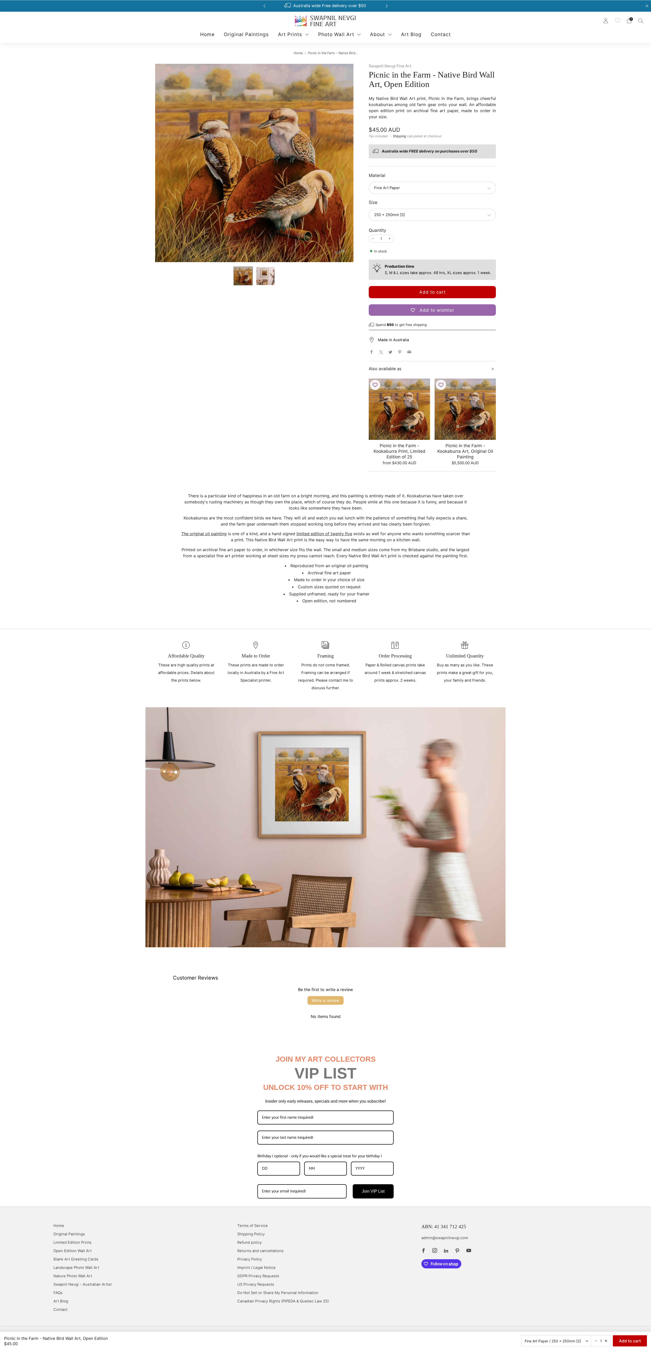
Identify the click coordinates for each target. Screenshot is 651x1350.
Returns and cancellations (260, 1251)
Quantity (377, 230)
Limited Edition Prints (72, 1242)
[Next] (386, 6)
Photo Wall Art (336, 34)
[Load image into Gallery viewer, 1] (243, 276)
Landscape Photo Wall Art (76, 1267)
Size (373, 202)
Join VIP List (373, 1191)
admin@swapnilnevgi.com (444, 1238)
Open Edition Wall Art (72, 1251)
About (377, 34)
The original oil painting (204, 533)
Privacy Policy (249, 1259)
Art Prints (290, 34)
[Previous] (264, 6)
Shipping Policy (251, 1234)
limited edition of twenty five (324, 533)
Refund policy (249, 1242)
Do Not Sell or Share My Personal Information (277, 1293)
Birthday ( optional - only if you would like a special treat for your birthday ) (319, 1156)
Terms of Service (252, 1225)
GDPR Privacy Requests (258, 1276)
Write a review (325, 1000)
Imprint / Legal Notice (256, 1267)
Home (207, 34)
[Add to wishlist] (375, 385)
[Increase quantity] (606, 1340)
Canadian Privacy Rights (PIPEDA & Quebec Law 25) (283, 1301)
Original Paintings (246, 34)
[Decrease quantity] (595, 1340)
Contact (441, 34)
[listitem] (322, 6)
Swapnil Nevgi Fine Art (390, 66)
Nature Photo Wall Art (72, 1276)
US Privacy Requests (255, 1284)
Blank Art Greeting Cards (75, 1259)
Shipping (399, 136)
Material (377, 175)
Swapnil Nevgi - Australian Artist (82, 1284)
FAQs (58, 1293)
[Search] (640, 20)
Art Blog (411, 34)
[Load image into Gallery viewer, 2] (265, 276)
